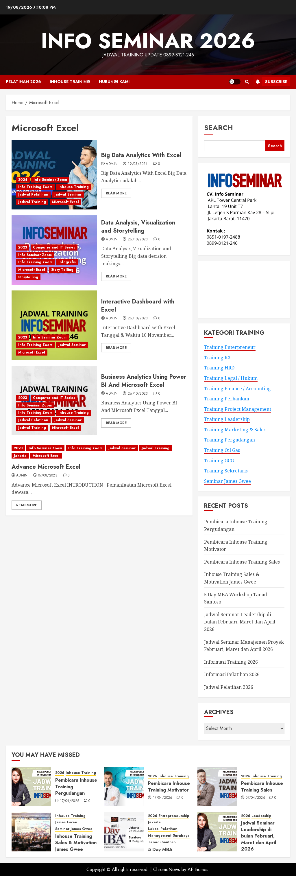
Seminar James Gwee (227, 481)
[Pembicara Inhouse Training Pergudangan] (31, 786)
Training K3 (217, 357)
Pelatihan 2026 (23, 81)
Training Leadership (227, 419)
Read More (116, 193)
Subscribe (276, 81)
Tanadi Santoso (162, 842)
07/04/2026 (255, 798)
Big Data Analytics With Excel (141, 155)
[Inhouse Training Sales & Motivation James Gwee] (31, 831)
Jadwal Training (32, 202)
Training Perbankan (226, 398)
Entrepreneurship (173, 816)
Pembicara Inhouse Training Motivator (169, 786)
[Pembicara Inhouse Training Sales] (217, 786)
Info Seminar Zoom (50, 179)
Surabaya (181, 835)
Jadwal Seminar (68, 194)
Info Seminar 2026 (148, 41)
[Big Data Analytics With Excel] (54, 174)
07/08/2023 (48, 475)
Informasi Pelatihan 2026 (232, 674)
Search (218, 127)
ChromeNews (166, 869)
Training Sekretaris (226, 471)
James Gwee (66, 822)
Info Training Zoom (35, 186)
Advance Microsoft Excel (46, 467)
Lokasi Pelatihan (162, 829)
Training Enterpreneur (230, 347)
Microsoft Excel (65, 202)
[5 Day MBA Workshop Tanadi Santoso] (124, 831)
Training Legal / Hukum (231, 378)
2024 (22, 179)
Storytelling (28, 277)
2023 (22, 247)
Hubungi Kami (114, 81)
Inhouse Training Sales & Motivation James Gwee (76, 843)
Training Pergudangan (229, 440)
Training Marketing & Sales (235, 429)
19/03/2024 (138, 164)
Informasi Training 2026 (231, 662)
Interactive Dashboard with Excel (137, 305)
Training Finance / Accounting (237, 388)
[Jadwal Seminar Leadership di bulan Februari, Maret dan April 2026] (217, 831)
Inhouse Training (70, 81)
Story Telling (62, 269)
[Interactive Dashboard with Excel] (54, 325)
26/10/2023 (138, 239)
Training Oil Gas (222, 450)
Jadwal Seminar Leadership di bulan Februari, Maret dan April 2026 (239, 621)
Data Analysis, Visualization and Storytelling (138, 226)
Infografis (67, 262)
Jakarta (20, 455)
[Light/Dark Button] (234, 81)
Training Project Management (237, 409)
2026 (59, 772)
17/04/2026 (70, 801)
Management (159, 835)
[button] (247, 81)
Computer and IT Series (54, 247)
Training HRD (219, 368)
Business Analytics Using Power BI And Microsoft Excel (143, 381)
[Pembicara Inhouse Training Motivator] (124, 786)
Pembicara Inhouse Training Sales (242, 562)
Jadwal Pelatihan (33, 194)
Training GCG (219, 460)
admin (111, 164)
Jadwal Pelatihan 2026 (228, 687)
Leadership (261, 816)
